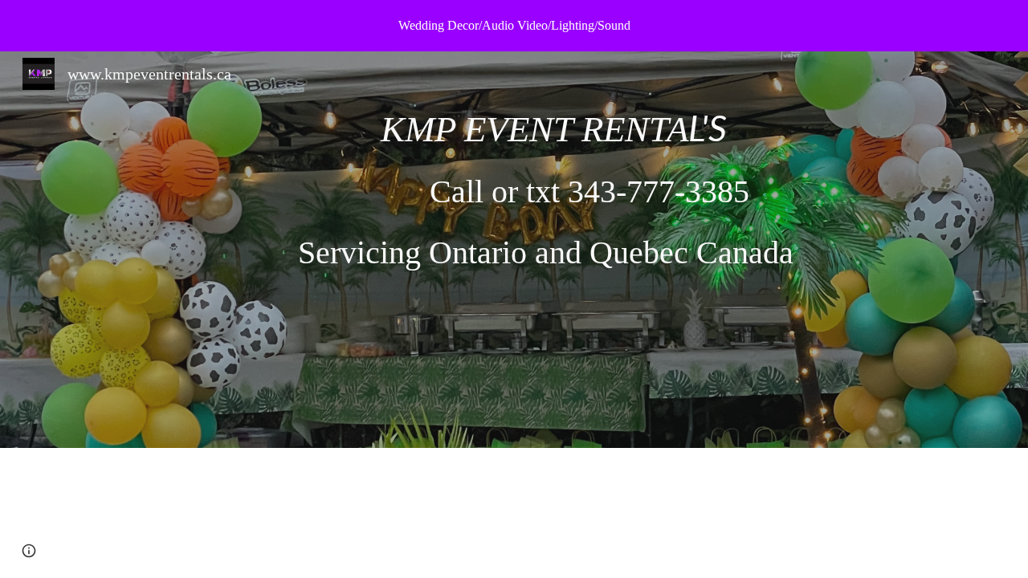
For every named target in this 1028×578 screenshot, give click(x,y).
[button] (29, 550)
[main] (553, 249)
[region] (514, 25)
